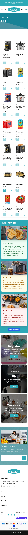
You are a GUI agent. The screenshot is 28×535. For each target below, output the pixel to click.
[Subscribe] (24, 458)
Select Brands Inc (15, 528)
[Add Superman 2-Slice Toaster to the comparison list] (11, 140)
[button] (2, 9)
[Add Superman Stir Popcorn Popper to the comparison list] (24, 140)
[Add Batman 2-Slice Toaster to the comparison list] (11, 89)
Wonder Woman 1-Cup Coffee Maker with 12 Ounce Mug (7, 158)
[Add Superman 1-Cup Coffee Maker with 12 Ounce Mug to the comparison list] (11, 115)
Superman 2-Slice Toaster (7, 133)
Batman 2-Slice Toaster (6, 81)
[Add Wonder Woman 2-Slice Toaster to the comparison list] (24, 165)
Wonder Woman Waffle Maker (19, 209)
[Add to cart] (4, 63)
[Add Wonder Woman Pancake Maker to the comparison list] (24, 191)
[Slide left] (1, 2)
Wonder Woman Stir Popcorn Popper (7, 209)
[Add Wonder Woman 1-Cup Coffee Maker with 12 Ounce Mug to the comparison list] (11, 165)
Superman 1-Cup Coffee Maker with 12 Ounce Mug (7, 107)
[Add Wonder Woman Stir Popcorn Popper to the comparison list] (11, 215)
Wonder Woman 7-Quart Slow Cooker (7, 183)
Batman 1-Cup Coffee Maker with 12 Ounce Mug (7, 56)
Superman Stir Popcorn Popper (20, 133)
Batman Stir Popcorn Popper (20, 81)
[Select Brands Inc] (14, 474)
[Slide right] (26, 2)
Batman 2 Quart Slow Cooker (19, 55)
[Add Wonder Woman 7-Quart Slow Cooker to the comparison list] (11, 191)
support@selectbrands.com (9, 486)
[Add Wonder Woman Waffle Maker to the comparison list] (24, 215)
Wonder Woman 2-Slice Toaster (20, 158)
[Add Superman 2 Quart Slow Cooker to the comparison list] (24, 115)
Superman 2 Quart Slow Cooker (20, 107)
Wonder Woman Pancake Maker (19, 183)
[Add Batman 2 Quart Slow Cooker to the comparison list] (24, 63)
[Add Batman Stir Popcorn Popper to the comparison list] (24, 89)
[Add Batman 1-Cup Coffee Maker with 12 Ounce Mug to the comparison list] (11, 63)
